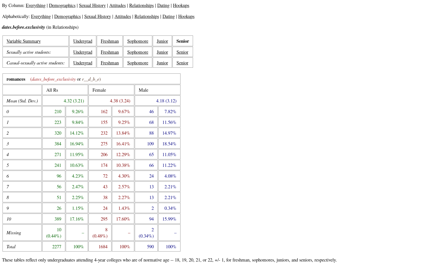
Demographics (62, 5)
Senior (182, 52)
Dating (163, 5)
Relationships (141, 5)
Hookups (181, 5)
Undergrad (82, 41)
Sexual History (92, 5)
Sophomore (137, 41)
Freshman (110, 41)
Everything (36, 5)
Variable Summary (23, 41)
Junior (162, 41)
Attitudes (117, 5)
